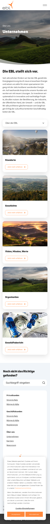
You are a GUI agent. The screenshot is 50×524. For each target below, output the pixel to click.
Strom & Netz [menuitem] (12, 400)
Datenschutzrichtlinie (23, 488)
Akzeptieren (15, 514)
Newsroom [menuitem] (11, 445)
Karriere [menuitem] (10, 441)
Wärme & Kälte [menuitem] (13, 404)
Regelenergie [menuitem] (12, 424)
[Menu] (44, 5)
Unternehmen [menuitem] (13, 436)
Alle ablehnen (34, 514)
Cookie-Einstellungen (25, 508)
